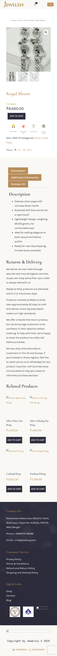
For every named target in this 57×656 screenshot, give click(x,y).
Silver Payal (29, 20)
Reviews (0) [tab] (18, 184)
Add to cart (16, 116)
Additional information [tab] (24, 177)
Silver (20, 20)
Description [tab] (18, 170)
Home (13, 20)
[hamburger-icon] (50, 4)
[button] (45, 32)
